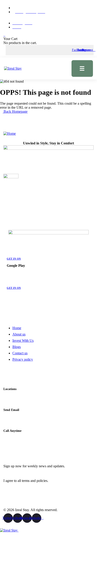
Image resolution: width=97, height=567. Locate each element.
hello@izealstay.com (18, 417)
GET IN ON (14, 258)
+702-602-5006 (14, 438)
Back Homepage (15, 111)
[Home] (9, 133)
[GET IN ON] (8, 252)
